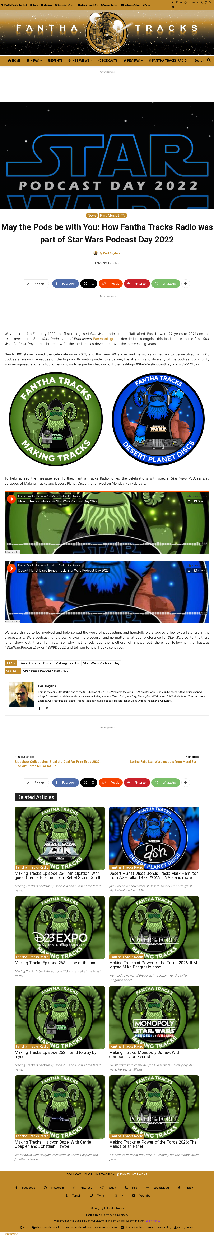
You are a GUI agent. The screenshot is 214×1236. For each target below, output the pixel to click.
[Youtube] (173, 7)
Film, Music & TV (112, 215)
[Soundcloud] (193, 2)
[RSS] (189, 2)
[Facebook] (173, 2)
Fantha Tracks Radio (32, 867)
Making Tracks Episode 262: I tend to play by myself (55, 1054)
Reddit (112, 1187)
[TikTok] (198, 2)
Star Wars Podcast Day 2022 (45, 671)
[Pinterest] (181, 2)
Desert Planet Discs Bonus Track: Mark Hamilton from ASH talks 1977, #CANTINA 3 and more (154, 875)
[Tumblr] (202, 2)
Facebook (28, 1187)
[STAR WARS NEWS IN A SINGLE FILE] (107, 33)
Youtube (144, 1195)
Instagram (57, 1187)
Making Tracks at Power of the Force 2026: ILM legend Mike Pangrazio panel (153, 965)
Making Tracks (67, 663)
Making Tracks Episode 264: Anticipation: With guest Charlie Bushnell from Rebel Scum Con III (58, 875)
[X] (210, 2)
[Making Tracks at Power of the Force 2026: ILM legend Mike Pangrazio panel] (154, 927)
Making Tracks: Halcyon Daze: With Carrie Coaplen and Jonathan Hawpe (53, 1144)
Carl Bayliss (111, 253)
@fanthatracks (132, 1174)
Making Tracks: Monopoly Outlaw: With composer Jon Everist (144, 1054)
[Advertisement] (107, 83)
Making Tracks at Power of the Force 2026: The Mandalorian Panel (153, 1144)
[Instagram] (177, 2)
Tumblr (76, 1195)
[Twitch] (206, 2)
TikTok (189, 1187)
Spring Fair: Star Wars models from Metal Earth (164, 762)
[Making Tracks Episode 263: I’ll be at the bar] (60, 927)
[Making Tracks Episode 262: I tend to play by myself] (60, 1017)
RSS (134, 1187)
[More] (185, 283)
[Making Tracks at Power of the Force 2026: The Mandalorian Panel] (154, 1106)
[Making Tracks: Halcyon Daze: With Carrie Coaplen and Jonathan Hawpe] (60, 1106)
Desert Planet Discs (35, 663)
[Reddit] (185, 2)
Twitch (101, 1195)
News (92, 215)
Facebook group (106, 339)
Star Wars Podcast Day (101, 663)
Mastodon (11, 1234)
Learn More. (153, 1220)
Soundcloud (161, 1187)
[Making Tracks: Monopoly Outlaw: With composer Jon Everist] (154, 1017)
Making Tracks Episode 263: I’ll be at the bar (55, 962)
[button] (204, 61)
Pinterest (86, 1187)
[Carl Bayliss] (96, 253)
